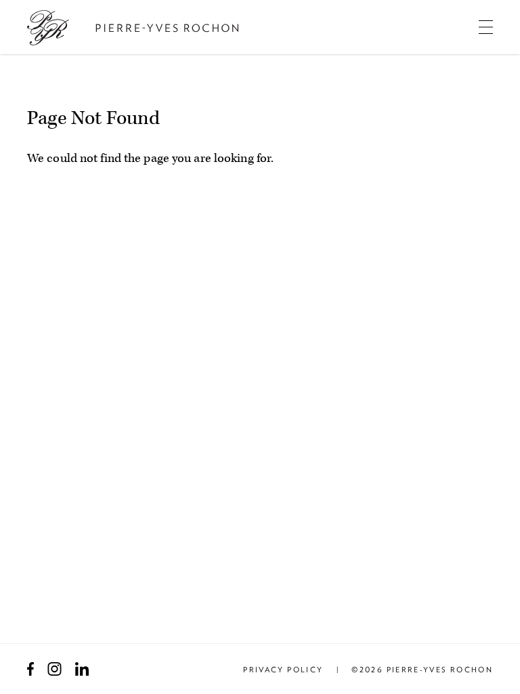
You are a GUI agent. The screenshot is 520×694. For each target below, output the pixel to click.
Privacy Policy (283, 669)
